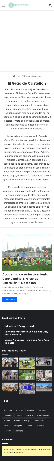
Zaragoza (19, 431)
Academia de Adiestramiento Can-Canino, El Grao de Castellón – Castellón (25, 278)
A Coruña (8, 410)
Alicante (19, 410)
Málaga (27, 420)
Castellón (8, 415)
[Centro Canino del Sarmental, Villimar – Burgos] (27, 388)
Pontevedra (39, 420)
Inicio (17, 76)
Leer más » (10, 299)
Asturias (30, 410)
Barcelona (42, 410)
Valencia (40, 425)
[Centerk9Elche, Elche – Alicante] (27, 363)
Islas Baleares (43, 415)
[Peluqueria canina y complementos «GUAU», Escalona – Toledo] (44, 375)
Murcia (17, 420)
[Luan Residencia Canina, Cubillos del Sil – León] (44, 362)
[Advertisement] (27, 42)
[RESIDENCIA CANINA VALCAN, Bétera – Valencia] (27, 375)
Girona (19, 415)
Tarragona (18, 425)
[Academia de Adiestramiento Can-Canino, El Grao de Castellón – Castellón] (27, 252)
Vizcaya (7, 431)
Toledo (29, 425)
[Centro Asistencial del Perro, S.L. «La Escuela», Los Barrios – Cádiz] (10, 375)
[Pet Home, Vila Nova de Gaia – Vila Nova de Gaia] (44, 387)
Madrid (7, 420)
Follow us (7, 439)
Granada (29, 415)
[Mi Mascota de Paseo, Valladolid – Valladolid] (10, 362)
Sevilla (7, 425)
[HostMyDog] (20, 5)
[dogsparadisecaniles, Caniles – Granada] (10, 387)
